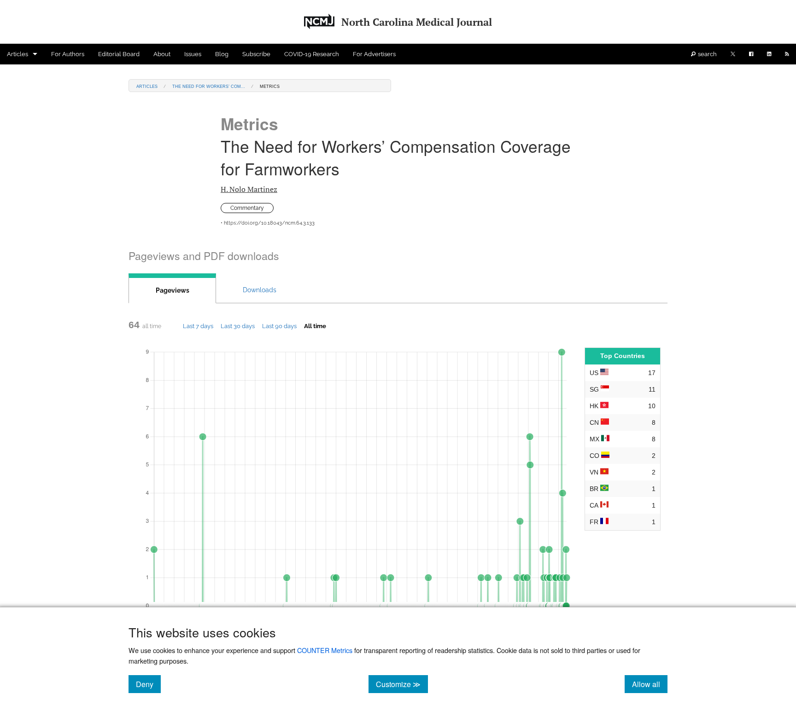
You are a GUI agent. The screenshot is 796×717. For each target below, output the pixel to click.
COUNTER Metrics (324, 650)
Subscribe (256, 54)
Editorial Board (119, 54)
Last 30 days (238, 326)
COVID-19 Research (311, 54)
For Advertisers (374, 54)
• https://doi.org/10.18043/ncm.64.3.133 (268, 223)
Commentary (247, 208)
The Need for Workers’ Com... (208, 85)
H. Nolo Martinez (249, 189)
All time (315, 326)
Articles (17, 54)
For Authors (67, 54)
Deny (148, 683)
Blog (221, 54)
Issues (192, 54)
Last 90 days (279, 326)
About (161, 54)
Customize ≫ (402, 683)
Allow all (649, 683)
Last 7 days (198, 326)
